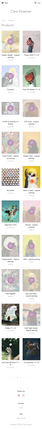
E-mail (21, 408)
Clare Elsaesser (21, 11)
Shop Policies (21, 418)
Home (3, 20)
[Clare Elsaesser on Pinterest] (19, 396)
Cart (38, 3)
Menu (6, 3)
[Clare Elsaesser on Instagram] (23, 396)
